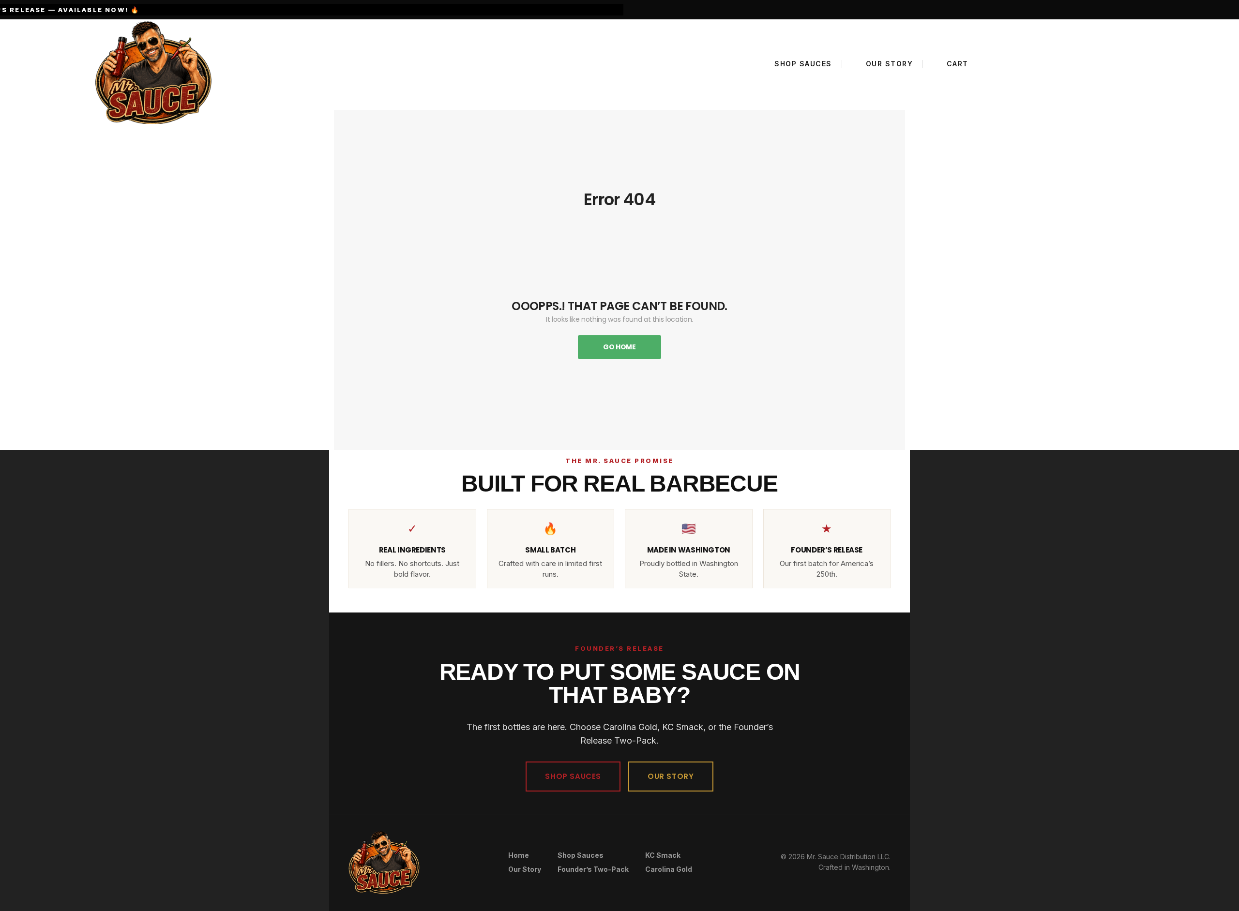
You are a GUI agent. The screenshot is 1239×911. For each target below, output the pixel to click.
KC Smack (662, 855)
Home (518, 855)
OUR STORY (671, 776)
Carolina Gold (668, 869)
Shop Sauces (581, 855)
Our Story (524, 869)
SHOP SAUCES (573, 776)
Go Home (619, 347)
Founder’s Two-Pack (593, 869)
